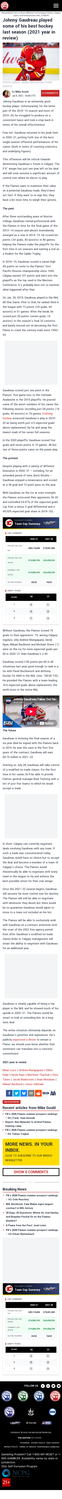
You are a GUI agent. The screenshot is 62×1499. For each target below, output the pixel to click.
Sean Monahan (46, 1079)
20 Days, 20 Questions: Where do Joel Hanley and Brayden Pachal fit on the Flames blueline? (32, 1217)
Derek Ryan (18, 1075)
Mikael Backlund (12, 1084)
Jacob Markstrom (23, 1079)
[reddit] (38, 1093)
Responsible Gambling (48, 1447)
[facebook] (9, 1093)
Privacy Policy (11, 1447)
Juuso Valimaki (34, 1084)
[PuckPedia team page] (53, 1093)
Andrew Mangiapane (31, 1070)
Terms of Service (27, 1447)
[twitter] (16, 1093)
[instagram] (48, 1386)
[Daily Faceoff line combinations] (45, 1093)
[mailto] (31, 1093)
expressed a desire (24, 1040)
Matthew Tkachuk (38, 1075)
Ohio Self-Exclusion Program (19, 1466)
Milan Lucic (10, 1070)
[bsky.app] (24, 1093)
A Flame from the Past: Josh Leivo (26, 1225)
